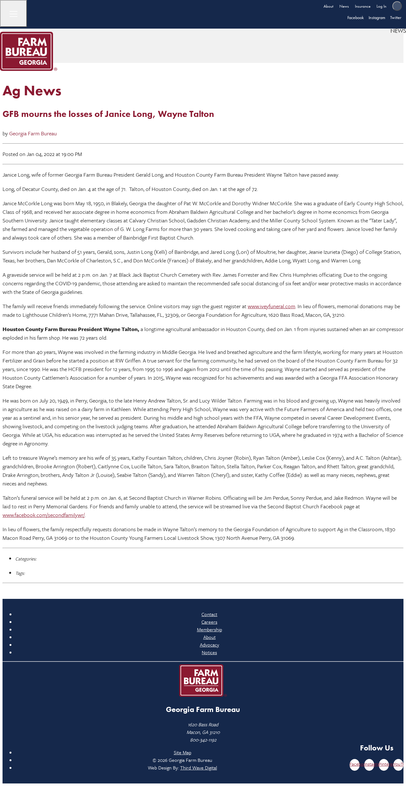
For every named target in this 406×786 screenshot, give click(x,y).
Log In (381, 6)
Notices (209, 652)
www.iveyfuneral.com (271, 306)
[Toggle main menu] (13, 13)
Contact (209, 614)
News (344, 6)
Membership (209, 629)
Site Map (182, 752)
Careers (209, 621)
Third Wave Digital (198, 767)
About (328, 6)
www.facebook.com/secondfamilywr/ (44, 515)
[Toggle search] (397, 6)
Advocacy (209, 644)
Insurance (362, 6)
